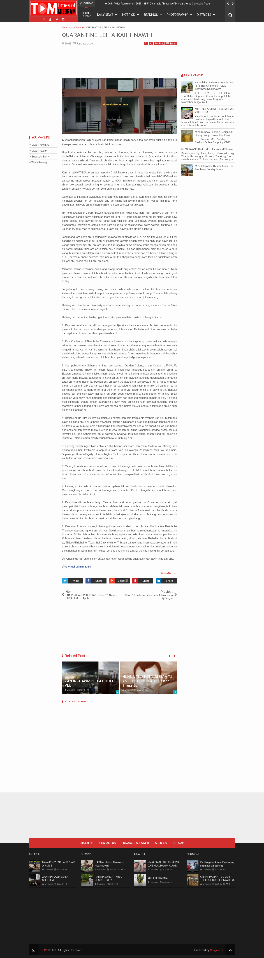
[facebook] (44, 19)
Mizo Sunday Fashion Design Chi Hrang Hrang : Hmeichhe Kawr (214, 133)
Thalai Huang (39, 162)
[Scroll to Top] (230, 949)
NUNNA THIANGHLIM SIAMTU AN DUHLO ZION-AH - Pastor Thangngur (147, 681)
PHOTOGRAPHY (177, 15)
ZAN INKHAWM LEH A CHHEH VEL (55, 878)
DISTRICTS (204, 15)
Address (160, 843)
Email (173, 43)
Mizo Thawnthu (40, 144)
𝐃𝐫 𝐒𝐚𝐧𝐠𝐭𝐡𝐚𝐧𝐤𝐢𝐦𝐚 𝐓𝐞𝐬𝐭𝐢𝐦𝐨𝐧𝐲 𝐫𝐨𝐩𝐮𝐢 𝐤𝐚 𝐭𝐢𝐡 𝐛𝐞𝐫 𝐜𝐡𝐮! (217, 864)
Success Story (40, 156)
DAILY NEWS (105, 15)
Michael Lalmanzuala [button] (78, 566)
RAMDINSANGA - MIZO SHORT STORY (108, 878)
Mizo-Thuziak (169, 573)
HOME (86, 14)
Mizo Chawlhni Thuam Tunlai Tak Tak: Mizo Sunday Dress (214, 167)
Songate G (216, 950)
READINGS (151, 15)
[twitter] (57, 19)
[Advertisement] (119, 63)
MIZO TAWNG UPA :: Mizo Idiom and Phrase (207, 149)
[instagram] (63, 19)
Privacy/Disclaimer (135, 843)
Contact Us (107, 843)
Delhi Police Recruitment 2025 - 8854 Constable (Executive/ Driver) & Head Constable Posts (159, 3)
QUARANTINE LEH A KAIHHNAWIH (107, 35)
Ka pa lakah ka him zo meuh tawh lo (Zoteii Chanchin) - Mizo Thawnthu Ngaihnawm (214, 86)
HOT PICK (128, 15)
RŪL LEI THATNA (158, 878)
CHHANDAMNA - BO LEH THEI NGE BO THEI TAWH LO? (217, 878)
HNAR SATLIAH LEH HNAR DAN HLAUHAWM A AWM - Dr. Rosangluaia (163, 865)
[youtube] (50, 19)
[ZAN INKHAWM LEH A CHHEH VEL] (90, 678)
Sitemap (178, 843)
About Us (86, 843)
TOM (44, 950)
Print (161, 43)
